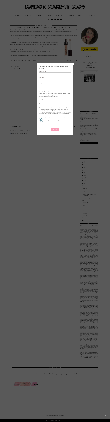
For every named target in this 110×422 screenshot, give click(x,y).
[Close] (73, 64)
